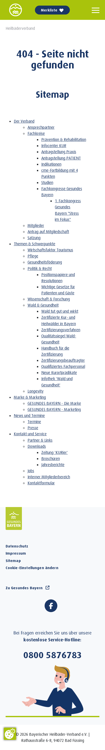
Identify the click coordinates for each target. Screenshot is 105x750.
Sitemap (13, 560)
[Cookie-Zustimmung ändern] (10, 734)
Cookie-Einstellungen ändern (32, 567)
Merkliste (49, 10)
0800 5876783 (52, 654)
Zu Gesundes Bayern (24, 587)
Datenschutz (17, 546)
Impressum (16, 553)
